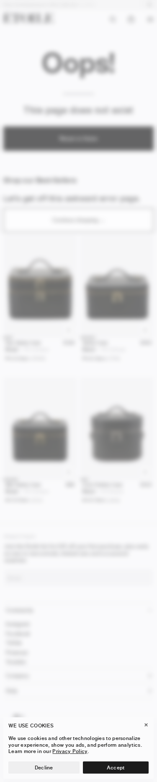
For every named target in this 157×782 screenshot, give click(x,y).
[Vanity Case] (117, 287)
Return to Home (78, 138)
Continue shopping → (78, 219)
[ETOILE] (28, 17)
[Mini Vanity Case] (40, 428)
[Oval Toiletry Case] (117, 428)
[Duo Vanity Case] (40, 287)
